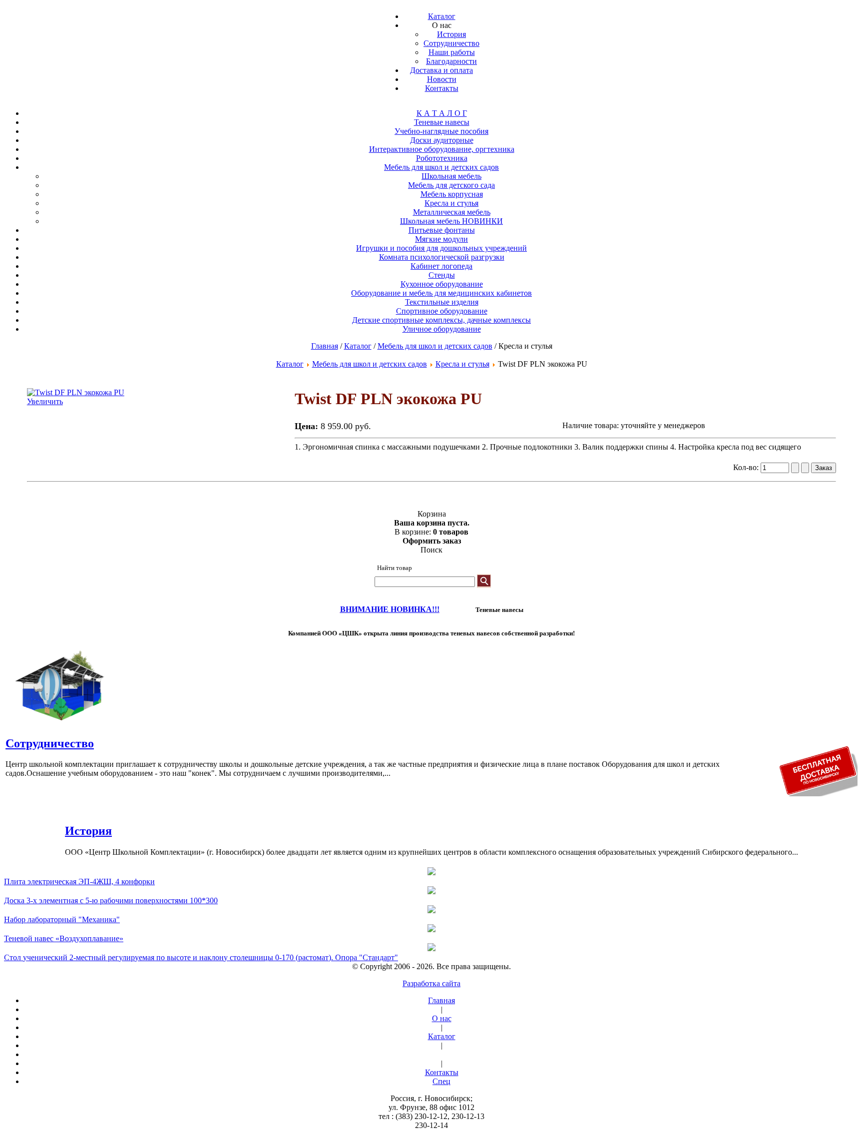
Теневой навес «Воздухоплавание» (63, 938)
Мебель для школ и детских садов (435, 346)
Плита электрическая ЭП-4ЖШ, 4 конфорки (79, 881)
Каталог (358, 346)
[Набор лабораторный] (431, 910)
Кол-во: (747, 467)
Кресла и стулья (462, 364)
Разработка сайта (431, 983)
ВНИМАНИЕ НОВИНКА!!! (389, 609)
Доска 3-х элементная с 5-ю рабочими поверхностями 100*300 (111, 900)
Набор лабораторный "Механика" (62, 919)
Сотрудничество (49, 743)
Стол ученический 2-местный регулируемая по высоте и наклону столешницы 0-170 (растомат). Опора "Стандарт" (201, 957)
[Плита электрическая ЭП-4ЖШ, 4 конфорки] (431, 872)
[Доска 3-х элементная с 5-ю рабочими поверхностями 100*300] (431, 891)
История (88, 830)
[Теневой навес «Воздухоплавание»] (431, 929)
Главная (324, 346)
